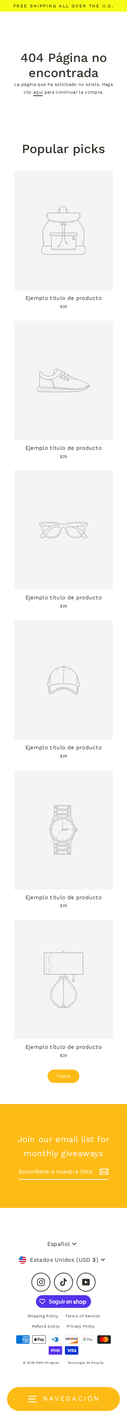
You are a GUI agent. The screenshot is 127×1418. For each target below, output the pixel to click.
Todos (63, 1076)
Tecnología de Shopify (86, 1363)
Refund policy (46, 1326)
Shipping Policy (43, 1316)
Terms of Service (82, 1316)
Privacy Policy (81, 1326)
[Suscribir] (103, 1172)
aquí (38, 92)
